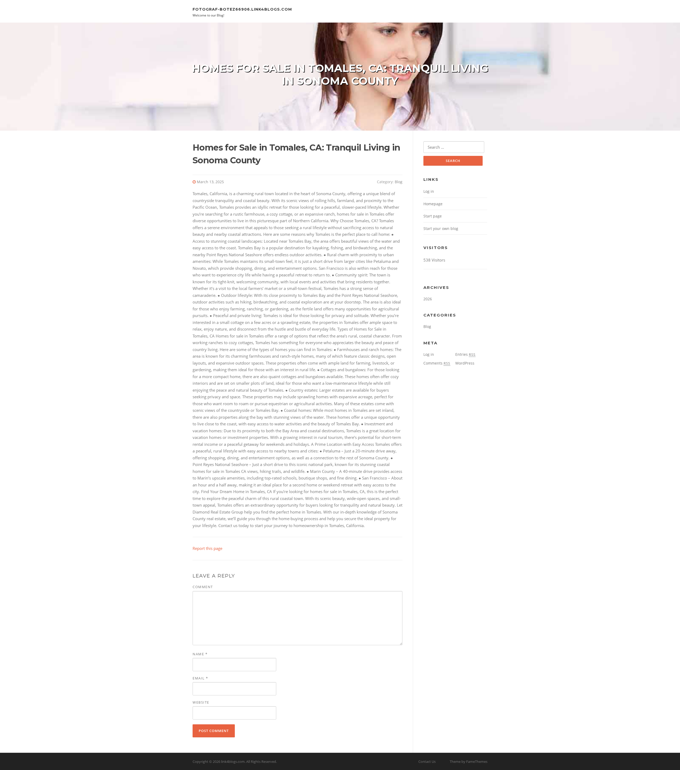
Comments (436, 363)
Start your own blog (440, 228)
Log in (428, 191)
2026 (427, 298)
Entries (465, 354)
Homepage (433, 203)
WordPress (464, 363)
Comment (203, 586)
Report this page (207, 548)
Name (200, 654)
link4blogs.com (233, 761)
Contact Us (427, 761)
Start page (432, 216)
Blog (398, 181)
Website (201, 702)
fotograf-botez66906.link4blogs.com (242, 9)
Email (200, 678)
